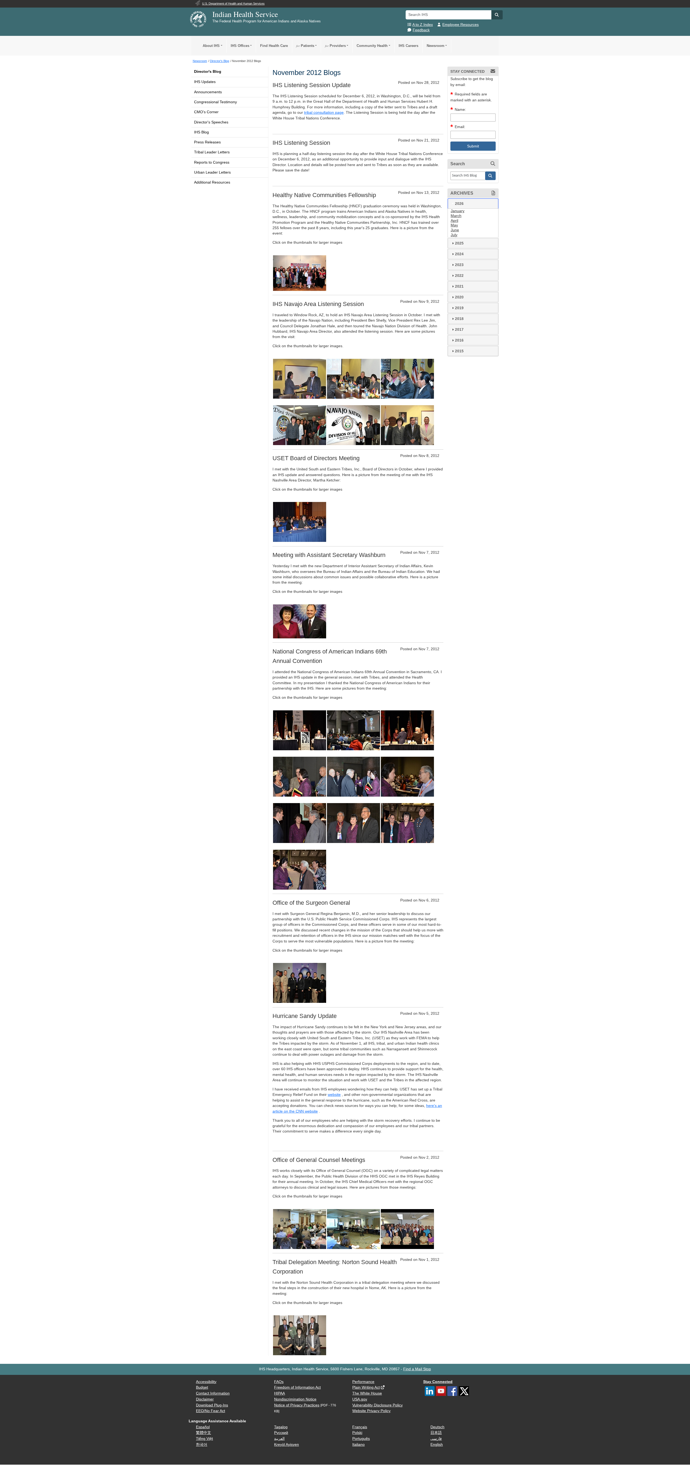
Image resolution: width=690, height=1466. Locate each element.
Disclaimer (205, 1399)
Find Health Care (274, 46)
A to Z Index (422, 25)
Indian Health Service (245, 14)
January (457, 211)
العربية (279, 1439)
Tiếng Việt (204, 1439)
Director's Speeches (211, 122)
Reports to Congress (211, 162)
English (436, 1445)
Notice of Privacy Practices (296, 1405)
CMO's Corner (206, 112)
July (454, 235)
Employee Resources (460, 25)
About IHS (211, 46)
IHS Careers (408, 46)
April (454, 221)
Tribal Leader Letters (212, 152)
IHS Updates (205, 82)
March (456, 216)
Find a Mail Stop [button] (417, 1369)
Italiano (358, 1445)
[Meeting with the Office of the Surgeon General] (299, 983)
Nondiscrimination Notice (295, 1399)
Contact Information (213, 1393)
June (455, 230)
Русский (281, 1433)
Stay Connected (438, 1382)
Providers (335, 46)
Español (203, 1427)
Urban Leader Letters (212, 172)
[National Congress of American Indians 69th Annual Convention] (299, 730)
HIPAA (279, 1393)
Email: (460, 127)
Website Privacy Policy (371, 1411)
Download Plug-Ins (212, 1405)
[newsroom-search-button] (490, 175)
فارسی (436, 1439)
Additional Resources (212, 182)
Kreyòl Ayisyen (286, 1445)
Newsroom (435, 46)
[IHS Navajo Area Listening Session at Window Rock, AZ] (299, 378)
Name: (460, 110)
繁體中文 (203, 1433)
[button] (497, 15)
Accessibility (206, 1382)
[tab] (473, 203)
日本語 (436, 1433)
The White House (367, 1393)
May (454, 225)
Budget (202, 1387)
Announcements (208, 92)
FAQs (279, 1382)
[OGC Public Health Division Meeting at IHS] (299, 1229)
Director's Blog (207, 72)
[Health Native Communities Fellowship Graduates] (299, 273)
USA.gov (359, 1399)
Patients (305, 46)
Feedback (421, 30)
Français (359, 1427)
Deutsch (437, 1427)
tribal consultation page (324, 113)
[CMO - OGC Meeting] (353, 1229)
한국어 (201, 1445)
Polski (357, 1433)
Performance (363, 1382)
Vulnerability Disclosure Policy (377, 1405)
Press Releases (207, 142)
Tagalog (281, 1427)
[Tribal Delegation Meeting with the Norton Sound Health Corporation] (299, 1335)
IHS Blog (201, 132)
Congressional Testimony (215, 102)
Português (361, 1439)
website (334, 1095)
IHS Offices (240, 46)
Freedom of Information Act (297, 1387)
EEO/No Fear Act (210, 1411)
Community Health (372, 46)
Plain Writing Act (366, 1387)
